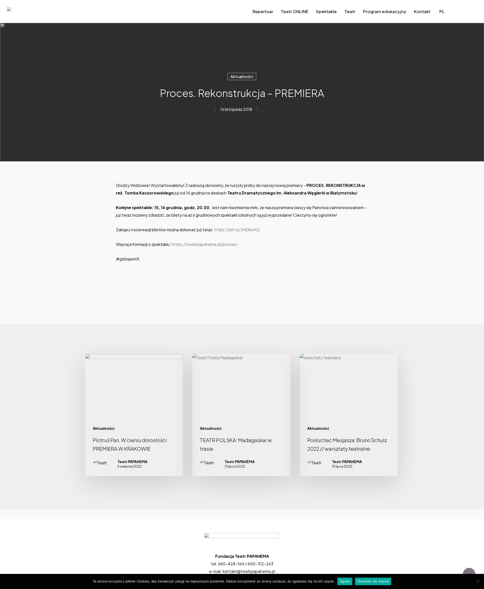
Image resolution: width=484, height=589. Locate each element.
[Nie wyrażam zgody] (477, 581)
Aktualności (241, 76)
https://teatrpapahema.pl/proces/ (204, 244)
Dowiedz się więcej (373, 581)
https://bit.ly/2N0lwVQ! (237, 229)
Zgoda (345, 581)
